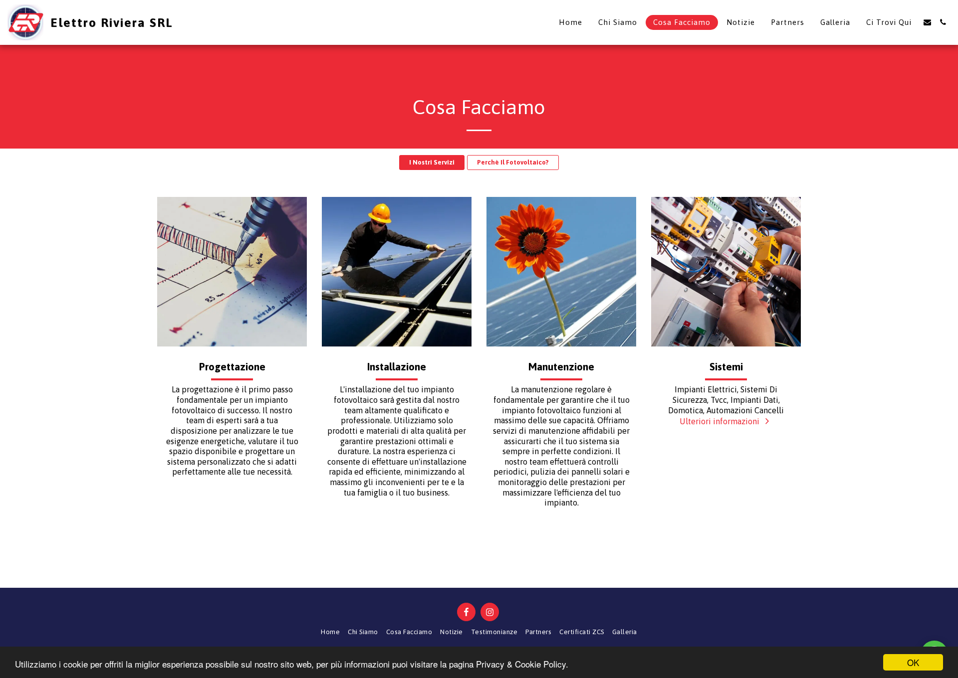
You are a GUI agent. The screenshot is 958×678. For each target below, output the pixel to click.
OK (913, 662)
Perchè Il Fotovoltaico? (513, 162)
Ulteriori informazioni (720, 421)
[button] (927, 22)
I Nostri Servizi (432, 162)
